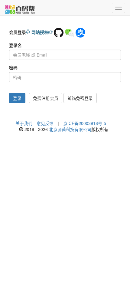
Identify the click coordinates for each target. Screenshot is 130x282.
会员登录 (17, 32)
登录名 (15, 45)
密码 (13, 67)
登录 (17, 98)
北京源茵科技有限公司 (70, 129)
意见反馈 (45, 123)
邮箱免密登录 (80, 98)
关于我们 (23, 123)
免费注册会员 (45, 98)
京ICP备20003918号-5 (84, 123)
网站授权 (39, 32)
